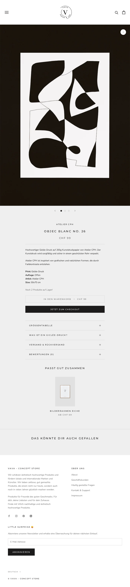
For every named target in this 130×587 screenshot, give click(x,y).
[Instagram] (16, 516)
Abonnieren (21, 552)
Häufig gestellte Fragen (83, 485)
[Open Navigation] (7, 12)
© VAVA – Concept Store (23, 579)
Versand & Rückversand (47, 345)
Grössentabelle (41, 325)
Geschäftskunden (79, 479)
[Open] (123, 12)
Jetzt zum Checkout (65, 309)
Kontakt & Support (80, 490)
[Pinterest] (24, 516)
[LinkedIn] (31, 516)
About (74, 474)
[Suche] (116, 12)
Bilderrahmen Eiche (65, 411)
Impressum (76, 495)
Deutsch (13, 572)
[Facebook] (9, 516)
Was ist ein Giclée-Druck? (48, 335)
